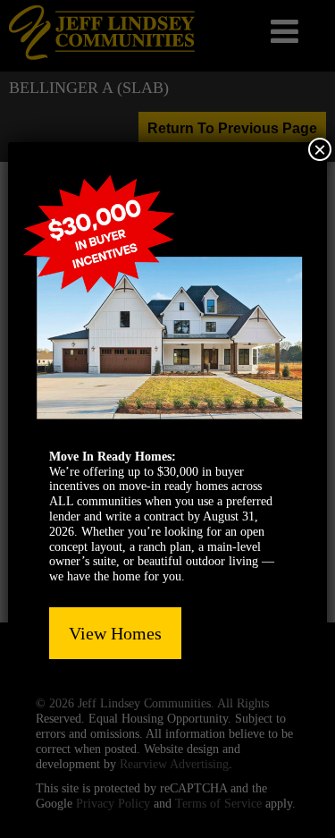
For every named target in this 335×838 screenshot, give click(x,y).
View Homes (115, 633)
